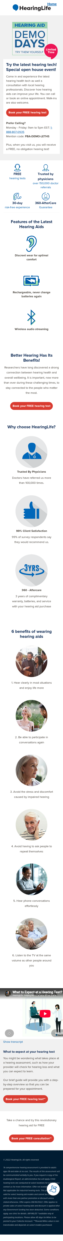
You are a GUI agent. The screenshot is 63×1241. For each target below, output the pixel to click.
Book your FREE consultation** (31, 1138)
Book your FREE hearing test (27, 112)
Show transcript (13, 1042)
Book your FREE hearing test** (25, 1099)
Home (52, 3)
